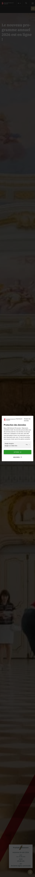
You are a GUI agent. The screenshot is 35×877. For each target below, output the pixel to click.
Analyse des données (27, 419)
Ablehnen (16, 457)
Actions (16, 452)
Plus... (27, 444)
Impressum (19, 419)
